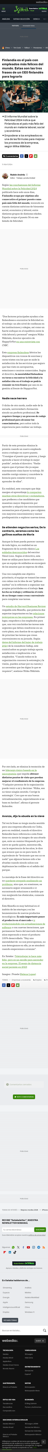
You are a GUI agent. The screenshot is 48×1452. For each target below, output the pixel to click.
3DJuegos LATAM (31, 1423)
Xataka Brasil (8, 1427)
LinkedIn (10, 1252)
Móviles (28, 1292)
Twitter (26, 156)
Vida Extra (29, 1357)
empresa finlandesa (18, 352)
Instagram (33, 1247)
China (7, 47)
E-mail (35, 156)
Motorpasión (30, 1387)
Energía (6, 1297)
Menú (4, 11)
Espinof (28, 1374)
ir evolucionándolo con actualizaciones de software (23, 924)
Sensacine (29, 1370)
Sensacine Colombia (33, 1431)
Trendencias (8, 1403)
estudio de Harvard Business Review (26, 606)
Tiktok (15, 1252)
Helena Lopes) (28, 974)
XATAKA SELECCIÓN (21, 19)
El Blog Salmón (31, 1403)
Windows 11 (29, 1312)
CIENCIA (36, 19)
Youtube (28, 1247)
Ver (25, 1097)
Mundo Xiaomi (8, 1368)
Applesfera (7, 1361)
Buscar (44, 1330)
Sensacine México (32, 1427)
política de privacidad (36, 1235)
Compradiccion (9, 1410)
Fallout (27, 47)
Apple (5, 1302)
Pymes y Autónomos (33, 1407)
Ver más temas (10, 1320)
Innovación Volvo (29, 26)
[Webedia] (42, 2)
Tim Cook (17, 47)
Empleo (38, 979)
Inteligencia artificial (11, 1307)
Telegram (39, 1247)
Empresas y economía (21, 979)
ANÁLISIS (6, 19)
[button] (18, 174)
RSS (44, 1247)
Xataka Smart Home (11, 1365)
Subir (38, 1340)
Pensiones (37, 47)
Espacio (6, 1292)
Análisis (28, 1287)
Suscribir (40, 1229)
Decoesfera (7, 1407)
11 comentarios (12, 156)
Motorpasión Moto (32, 1390)
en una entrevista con (28, 341)
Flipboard (31, 156)
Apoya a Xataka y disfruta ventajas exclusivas (24, 1268)
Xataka (24, 9)
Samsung (29, 1302)
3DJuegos (29, 1354)
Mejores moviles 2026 (29, 1210)
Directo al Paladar (10, 1387)
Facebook (22, 156)
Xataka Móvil (8, 1357)
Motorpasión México (33, 1434)
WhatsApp (13, 1247)
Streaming (7, 1287)
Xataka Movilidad (32, 1297)
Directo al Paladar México (10, 1435)
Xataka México (9, 1423)
